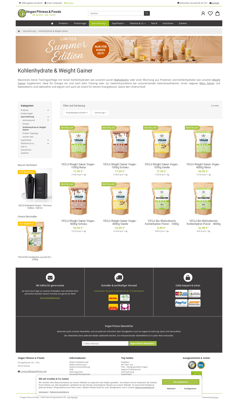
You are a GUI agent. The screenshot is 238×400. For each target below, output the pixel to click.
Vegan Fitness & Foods (31, 358)
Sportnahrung (98, 23)
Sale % (154, 23)
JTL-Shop (215, 397)
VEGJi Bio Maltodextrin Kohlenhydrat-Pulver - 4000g (204, 222)
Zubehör (183, 23)
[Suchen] (147, 13)
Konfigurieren (190, 388)
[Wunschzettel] (210, 13)
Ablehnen (171, 388)
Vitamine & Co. (137, 23)
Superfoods (117, 23)
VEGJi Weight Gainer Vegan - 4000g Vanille (120, 222)
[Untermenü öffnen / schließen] (48, 110)
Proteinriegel (80, 23)
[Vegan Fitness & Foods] (52, 23)
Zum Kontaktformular (50, 298)
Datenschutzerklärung (144, 387)
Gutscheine (168, 23)
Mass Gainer (206, 83)
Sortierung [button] (99, 112)
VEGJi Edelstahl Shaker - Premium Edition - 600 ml (35, 206)
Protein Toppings (30, 133)
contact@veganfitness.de (34, 371)
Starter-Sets (28, 136)
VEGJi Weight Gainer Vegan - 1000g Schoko (120, 166)
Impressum (43, 392)
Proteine (63, 23)
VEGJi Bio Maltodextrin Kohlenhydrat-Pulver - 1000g (162, 222)
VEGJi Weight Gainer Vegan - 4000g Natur (203, 166)
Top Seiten (127, 358)
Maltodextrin (121, 79)
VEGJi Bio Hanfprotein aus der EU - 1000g (35, 258)
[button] (141, 112)
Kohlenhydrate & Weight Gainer (34, 128)
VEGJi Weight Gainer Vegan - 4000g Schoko (78, 222)
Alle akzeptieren (180, 382)
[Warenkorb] (217, 13)
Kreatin (26, 123)
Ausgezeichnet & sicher (196, 358)
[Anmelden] (203, 13)
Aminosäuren (29, 120)
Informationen (77, 358)
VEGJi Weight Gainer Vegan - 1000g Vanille (162, 166)
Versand (74, 397)
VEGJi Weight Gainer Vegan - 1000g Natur (78, 166)
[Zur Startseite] (51, 13)
